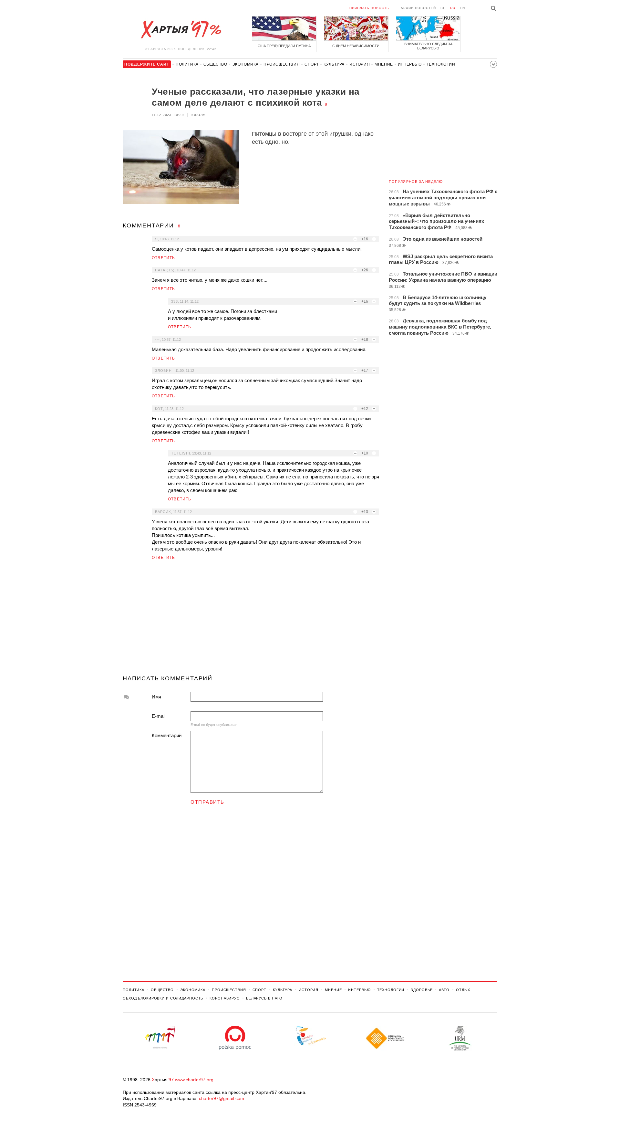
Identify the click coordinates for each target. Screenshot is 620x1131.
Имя (156, 696)
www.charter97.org (194, 1079)
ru (452, 8)
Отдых (463, 990)
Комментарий (166, 735)
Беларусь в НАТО (264, 998)
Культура (334, 64)
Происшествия (282, 64)
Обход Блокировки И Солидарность (163, 998)
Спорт (312, 64)
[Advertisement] (251, 620)
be (443, 8)
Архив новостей (418, 8)
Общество (215, 64)
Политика (187, 64)
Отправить (207, 802)
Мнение (384, 64)
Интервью (410, 64)
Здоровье (421, 990)
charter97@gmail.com (221, 1098)
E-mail (158, 716)
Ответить (163, 258)
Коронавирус (225, 998)
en (462, 8)
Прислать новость (369, 8)
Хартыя (181, 29)
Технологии (441, 64)
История (359, 64)
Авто (444, 990)
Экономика (245, 64)
